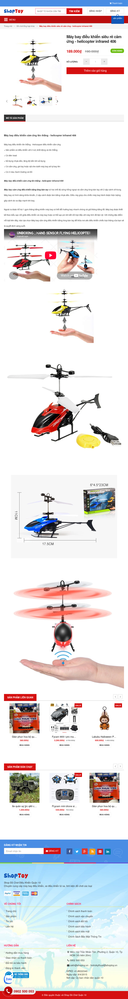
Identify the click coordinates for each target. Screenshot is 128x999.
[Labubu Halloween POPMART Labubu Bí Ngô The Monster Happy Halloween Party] (104, 718)
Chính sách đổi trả (78, 921)
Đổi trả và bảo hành (16, 963)
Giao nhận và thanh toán (19, 957)
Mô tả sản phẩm (15, 117)
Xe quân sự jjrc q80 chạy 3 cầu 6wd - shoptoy (36, 806)
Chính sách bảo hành (79, 926)
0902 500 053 (77, 960)
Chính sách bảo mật (79, 931)
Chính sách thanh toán (80, 911)
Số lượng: (72, 61)
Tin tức (9, 921)
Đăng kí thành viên (16, 968)
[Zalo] (8, 979)
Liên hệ (10, 926)
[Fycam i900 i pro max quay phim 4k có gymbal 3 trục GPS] (64, 718)
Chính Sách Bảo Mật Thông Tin (85, 936)
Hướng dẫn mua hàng (17, 952)
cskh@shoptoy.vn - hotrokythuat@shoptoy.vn (93, 965)
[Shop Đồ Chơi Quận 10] (16, 12)
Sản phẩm (11, 916)
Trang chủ (11, 911)
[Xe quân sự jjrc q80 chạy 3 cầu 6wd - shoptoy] (24, 787)
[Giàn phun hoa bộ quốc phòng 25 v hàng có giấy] (24, 718)
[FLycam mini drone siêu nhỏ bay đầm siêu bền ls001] (64, 787)
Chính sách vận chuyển (80, 916)
